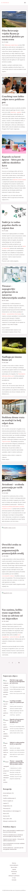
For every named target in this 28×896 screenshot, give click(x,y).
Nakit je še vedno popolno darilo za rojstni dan (11, 225)
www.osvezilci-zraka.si (8, 576)
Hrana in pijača (7, 801)
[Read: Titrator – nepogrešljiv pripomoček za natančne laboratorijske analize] (14, 275)
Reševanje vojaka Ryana (11, 45)
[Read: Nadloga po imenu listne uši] (14, 345)
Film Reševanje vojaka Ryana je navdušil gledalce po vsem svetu (17, 681)
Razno (5, 813)
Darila (4, 795)
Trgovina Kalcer (6, 441)
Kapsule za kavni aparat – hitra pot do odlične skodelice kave (17, 721)
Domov (14, 863)
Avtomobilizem (7, 793)
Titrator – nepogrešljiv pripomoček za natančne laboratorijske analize (14, 292)
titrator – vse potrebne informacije (11, 314)
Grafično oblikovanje (8, 798)
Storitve (5, 816)
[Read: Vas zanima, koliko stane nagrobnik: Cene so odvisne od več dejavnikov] (14, 599)
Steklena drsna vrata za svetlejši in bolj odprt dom (13, 420)
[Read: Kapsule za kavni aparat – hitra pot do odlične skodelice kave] (14, 144)
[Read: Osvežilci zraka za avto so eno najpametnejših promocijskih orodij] (14, 534)
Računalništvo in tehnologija (11, 811)
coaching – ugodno (16, 112)
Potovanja (6, 808)
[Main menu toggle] (25, 2)
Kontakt (14, 880)
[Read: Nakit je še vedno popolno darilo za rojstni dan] (14, 212)
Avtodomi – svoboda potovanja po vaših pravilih (13, 487)
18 (19, 662)
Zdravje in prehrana (8, 821)
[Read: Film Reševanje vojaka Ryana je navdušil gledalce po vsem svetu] (14, 19)
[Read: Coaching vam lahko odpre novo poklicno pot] (14, 85)
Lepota (5, 803)
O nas (14, 878)
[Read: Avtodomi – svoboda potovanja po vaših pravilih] (14, 473)
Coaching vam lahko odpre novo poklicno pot (13, 99)
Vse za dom (6, 818)
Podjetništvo (6, 806)
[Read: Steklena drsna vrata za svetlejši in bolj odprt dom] (14, 407)
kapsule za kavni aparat (19, 179)
